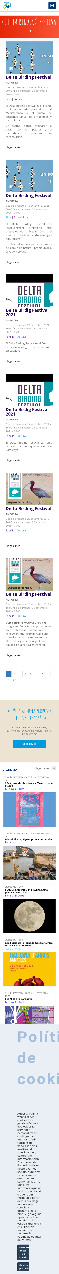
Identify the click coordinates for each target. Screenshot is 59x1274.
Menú (52, 5)
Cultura (19, 789)
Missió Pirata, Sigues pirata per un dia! (28, 839)
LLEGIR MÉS (29, 743)
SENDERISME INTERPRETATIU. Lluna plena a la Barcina (26, 891)
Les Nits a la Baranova (18, 999)
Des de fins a (27, 779)
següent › (54, 768)
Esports (19, 895)
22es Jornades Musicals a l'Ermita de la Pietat (29, 784)
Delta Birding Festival (28, 77)
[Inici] (14, 5)
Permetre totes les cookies (24, 1252)
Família (9, 842)
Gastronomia (13, 948)
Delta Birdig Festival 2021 (27, 312)
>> (14, 680)
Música (9, 789)
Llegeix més (13, 147)
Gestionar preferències (24, 1267)
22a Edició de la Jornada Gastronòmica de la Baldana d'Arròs (29, 944)
